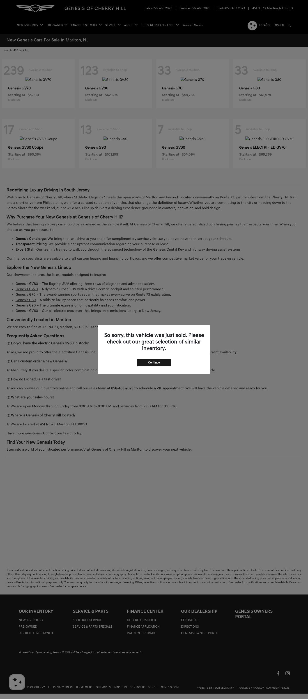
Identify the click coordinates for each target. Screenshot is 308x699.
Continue (154, 362)
